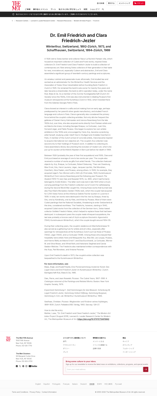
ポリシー (66, 348)
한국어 (99, 384)
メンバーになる (98, 341)
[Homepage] (16, 5)
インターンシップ (129, 352)
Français (66, 384)
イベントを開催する (100, 345)
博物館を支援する (99, 338)
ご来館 (27, 9)
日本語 (91, 384)
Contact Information (49, 392)
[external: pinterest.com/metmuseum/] (23, 366)
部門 (64, 341)
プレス (65, 352)
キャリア (126, 341)
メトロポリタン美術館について (74, 338)
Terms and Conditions (20, 392)
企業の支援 (97, 348)
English (38, 384)
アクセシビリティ (69, 345)
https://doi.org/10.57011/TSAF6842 (93, 319)
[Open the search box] (103, 9)
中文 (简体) (108, 384)
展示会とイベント (40, 9)
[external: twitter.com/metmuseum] (20, 366)
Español (47, 384)
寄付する (111, 3)
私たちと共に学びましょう (70, 9)
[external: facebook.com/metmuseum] (17, 366)
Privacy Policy (35, 392)
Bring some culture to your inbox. (81, 361)
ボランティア (127, 345)
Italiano (75, 384)
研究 (85, 9)
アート (53, 9)
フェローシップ (128, 348)
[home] (13, 21)
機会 (124, 338)
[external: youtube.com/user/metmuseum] (33, 366)
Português (56, 384)
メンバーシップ (124, 3)
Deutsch (83, 384)
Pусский (118, 384)
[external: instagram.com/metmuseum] (26, 366)
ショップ (94, 9)
